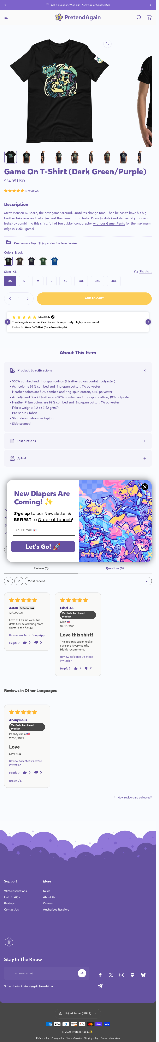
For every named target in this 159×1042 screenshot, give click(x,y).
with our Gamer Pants (109, 223)
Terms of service (74, 1038)
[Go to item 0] (10, 157)
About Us (49, 897)
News (46, 891)
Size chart (145, 271)
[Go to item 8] (107, 157)
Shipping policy (91, 1038)
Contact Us (11, 910)
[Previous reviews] (7, 322)
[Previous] (5, 5)
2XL (81, 281)
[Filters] (18, 581)
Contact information (110, 1038)
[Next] (150, 5)
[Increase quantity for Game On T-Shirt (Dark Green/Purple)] (28, 299)
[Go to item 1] (26, 157)
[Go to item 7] (91, 157)
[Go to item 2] (42, 157)
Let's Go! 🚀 (43, 547)
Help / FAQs (12, 897)
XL (65, 281)
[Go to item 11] (139, 157)
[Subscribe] (82, 973)
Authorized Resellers (56, 910)
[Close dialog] (144, 486)
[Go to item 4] (59, 157)
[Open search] (8, 581)
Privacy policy (58, 1038)
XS (10, 281)
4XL (113, 281)
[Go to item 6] (75, 157)
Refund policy (42, 1038)
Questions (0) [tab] (115, 568)
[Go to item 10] (123, 157)
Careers (48, 903)
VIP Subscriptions (15, 891)
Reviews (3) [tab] (41, 568)
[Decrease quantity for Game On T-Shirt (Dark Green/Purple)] (9, 299)
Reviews (9, 903)
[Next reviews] (148, 322)
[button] (14, 191)
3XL (97, 281)
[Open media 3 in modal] (107, 44)
